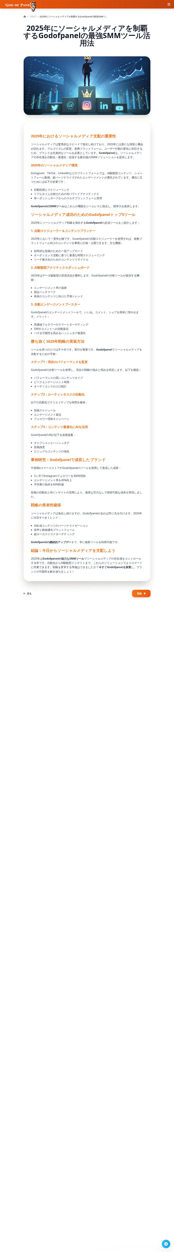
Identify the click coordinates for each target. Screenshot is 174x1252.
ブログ (32, 16)
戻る (29, 593)
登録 (139, 593)
